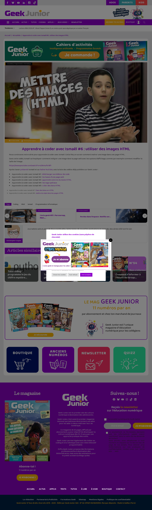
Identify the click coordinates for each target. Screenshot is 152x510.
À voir (94, 489)
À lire (84, 489)
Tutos (74, 489)
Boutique (107, 489)
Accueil (31, 489)
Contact (120, 489)
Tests (63, 489)
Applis (53, 489)
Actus (42, 489)
